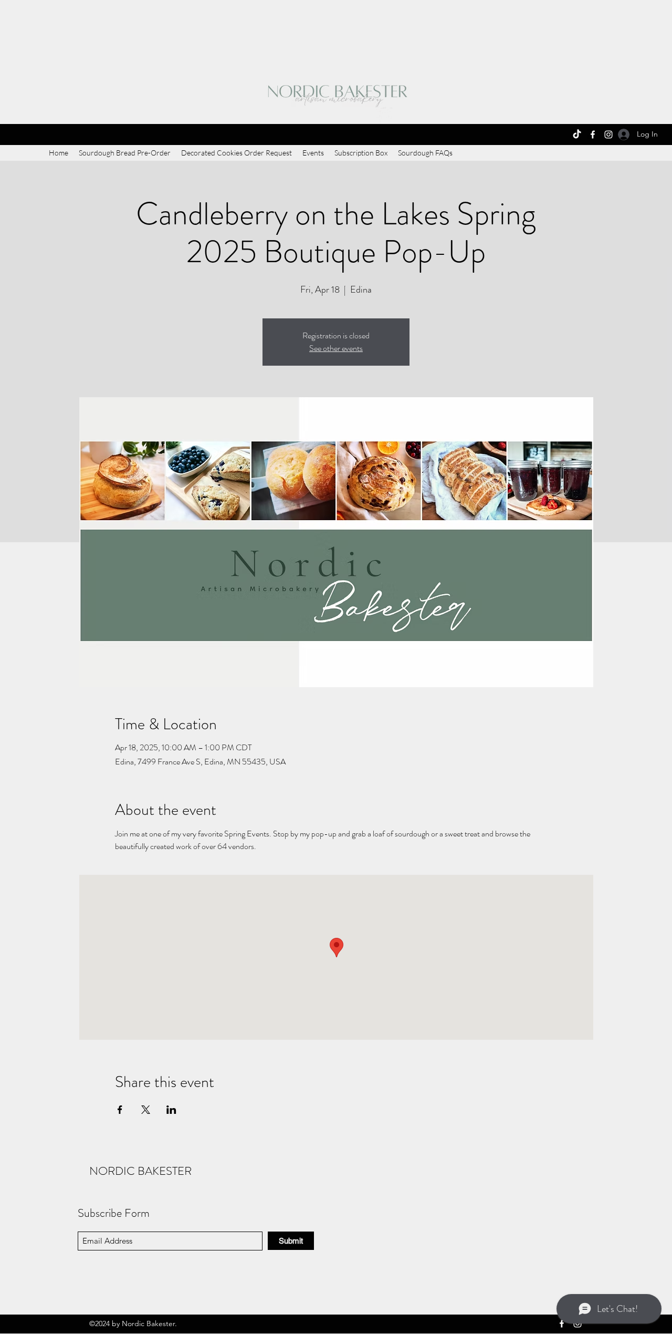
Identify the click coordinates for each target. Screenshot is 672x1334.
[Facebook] (592, 134)
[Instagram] (608, 134)
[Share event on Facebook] (120, 1109)
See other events (336, 348)
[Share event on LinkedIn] (171, 1109)
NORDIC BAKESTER (140, 1171)
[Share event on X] (146, 1109)
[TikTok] (577, 134)
